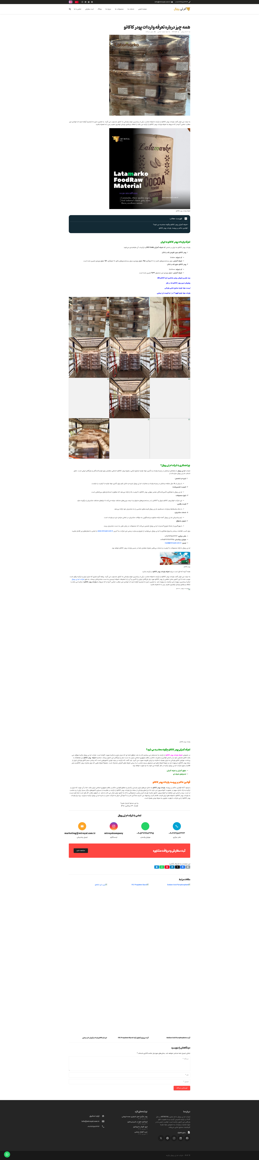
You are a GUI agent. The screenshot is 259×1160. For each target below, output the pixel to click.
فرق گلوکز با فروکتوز (140, 1127)
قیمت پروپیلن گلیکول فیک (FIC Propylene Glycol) (133, 1037)
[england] (71, 2)
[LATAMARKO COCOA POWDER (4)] (170, 357)
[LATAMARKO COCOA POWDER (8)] (129, 398)
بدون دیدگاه (149, 32)
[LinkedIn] (85, 2)
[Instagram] (82, 2)
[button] (70, 9)
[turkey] (76, 2)
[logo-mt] (182, 9)
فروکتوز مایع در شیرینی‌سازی (137, 1122)
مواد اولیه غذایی (162, 32)
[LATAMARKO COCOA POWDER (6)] (89, 357)
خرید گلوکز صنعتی (140, 1132)
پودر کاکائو (169, 755)
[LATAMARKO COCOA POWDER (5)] (129, 357)
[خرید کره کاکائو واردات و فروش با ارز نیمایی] (88, 885)
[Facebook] (92, 2)
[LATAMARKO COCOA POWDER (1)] (170, 317)
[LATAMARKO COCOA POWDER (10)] (170, 438)
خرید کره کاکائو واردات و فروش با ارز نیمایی (94, 1037)
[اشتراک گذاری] (182, 867)
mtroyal (174, 32)
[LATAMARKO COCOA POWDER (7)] (170, 398)
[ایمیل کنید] (187, 867)
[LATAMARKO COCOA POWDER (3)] (89, 317)
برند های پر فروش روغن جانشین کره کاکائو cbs (173, 278)
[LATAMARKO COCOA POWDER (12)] (89, 438)
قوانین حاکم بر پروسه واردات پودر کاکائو (173, 228)
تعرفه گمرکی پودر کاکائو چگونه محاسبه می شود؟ (170, 225)
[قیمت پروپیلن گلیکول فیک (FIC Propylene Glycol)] (129, 885)
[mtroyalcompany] (113, 826)
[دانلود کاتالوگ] (188, 1132)
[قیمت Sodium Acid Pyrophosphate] (171, 885)
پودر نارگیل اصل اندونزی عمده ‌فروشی (134, 1117)
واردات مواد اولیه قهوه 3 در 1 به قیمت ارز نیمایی (173, 293)
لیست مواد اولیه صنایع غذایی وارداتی (177, 288)
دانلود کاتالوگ (182, 1132)
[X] (161, 1138)
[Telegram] (88, 2)
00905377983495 (145, 833)
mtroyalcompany (113, 833)
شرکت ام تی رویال (78, 579)
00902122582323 (177, 833)
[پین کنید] (167, 867)
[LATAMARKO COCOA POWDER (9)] (89, 398)
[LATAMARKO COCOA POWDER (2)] (129, 317)
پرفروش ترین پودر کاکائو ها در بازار (178, 283)
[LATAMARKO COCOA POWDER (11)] (129, 438)
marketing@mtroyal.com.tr (80, 833)
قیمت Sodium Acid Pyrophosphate (178, 1037)
